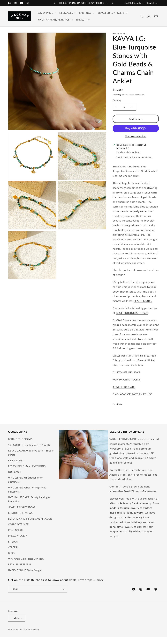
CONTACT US (15, 530)
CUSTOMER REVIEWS (126, 372)
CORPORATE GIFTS (19, 524)
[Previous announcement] (54, 3)
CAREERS (13, 547)
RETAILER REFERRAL (19, 564)
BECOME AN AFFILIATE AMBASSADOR (30, 518)
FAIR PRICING (16, 460)
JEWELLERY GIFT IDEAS (21, 507)
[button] (46, 12)
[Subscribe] (63, 589)
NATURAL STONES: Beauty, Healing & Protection (29, 499)
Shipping (117, 94)
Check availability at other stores (134, 157)
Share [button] (119, 404)
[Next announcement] (112, 3)
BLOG (11, 553)
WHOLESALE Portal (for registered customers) (27, 489)
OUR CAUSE (15, 472)
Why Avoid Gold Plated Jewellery (26, 558)
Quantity (117, 100)
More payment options (135, 136)
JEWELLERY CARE (124, 386)
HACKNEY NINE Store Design (24, 570)
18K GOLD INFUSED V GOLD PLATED (29, 445)
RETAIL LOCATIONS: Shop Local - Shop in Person (31, 452)
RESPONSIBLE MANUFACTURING (27, 466)
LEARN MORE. (143, 300)
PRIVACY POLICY (17, 535)
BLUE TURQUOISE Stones (132, 312)
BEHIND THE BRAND (20, 439)
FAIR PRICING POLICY (127, 379)
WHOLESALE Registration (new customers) (25, 479)
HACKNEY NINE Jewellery (27, 629)
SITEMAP (13, 541)
